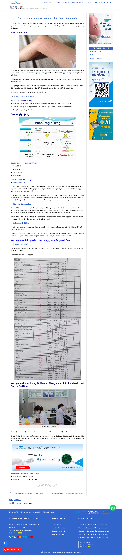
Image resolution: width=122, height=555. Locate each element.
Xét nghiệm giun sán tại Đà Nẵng (23, 96)
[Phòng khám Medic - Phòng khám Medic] (19, 2)
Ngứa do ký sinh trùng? (20, 244)
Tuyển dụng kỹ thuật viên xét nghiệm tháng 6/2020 (68, 493)
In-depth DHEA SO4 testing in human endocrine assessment (98, 534)
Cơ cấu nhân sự (57, 525)
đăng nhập (18, 503)
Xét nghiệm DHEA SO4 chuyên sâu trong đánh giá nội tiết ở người (99, 537)
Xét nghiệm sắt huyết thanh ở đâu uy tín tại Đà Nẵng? (95, 525)
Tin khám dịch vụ (95, 55)
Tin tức (97, 2)
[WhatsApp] (113, 508)
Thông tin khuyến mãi (58, 531)
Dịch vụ (65, 2)
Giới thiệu (57, 2)
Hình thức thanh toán (58, 528)
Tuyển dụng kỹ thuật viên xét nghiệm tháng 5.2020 (27, 493)
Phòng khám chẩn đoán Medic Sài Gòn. (25, 473)
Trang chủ (48, 2)
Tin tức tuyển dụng (96, 58)
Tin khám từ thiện (95, 51)
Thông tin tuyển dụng (58, 534)
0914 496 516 (18, 533)
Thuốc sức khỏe (77, 2)
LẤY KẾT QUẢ (89, 2)
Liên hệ (106, 2)
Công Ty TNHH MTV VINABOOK (71, 552)
